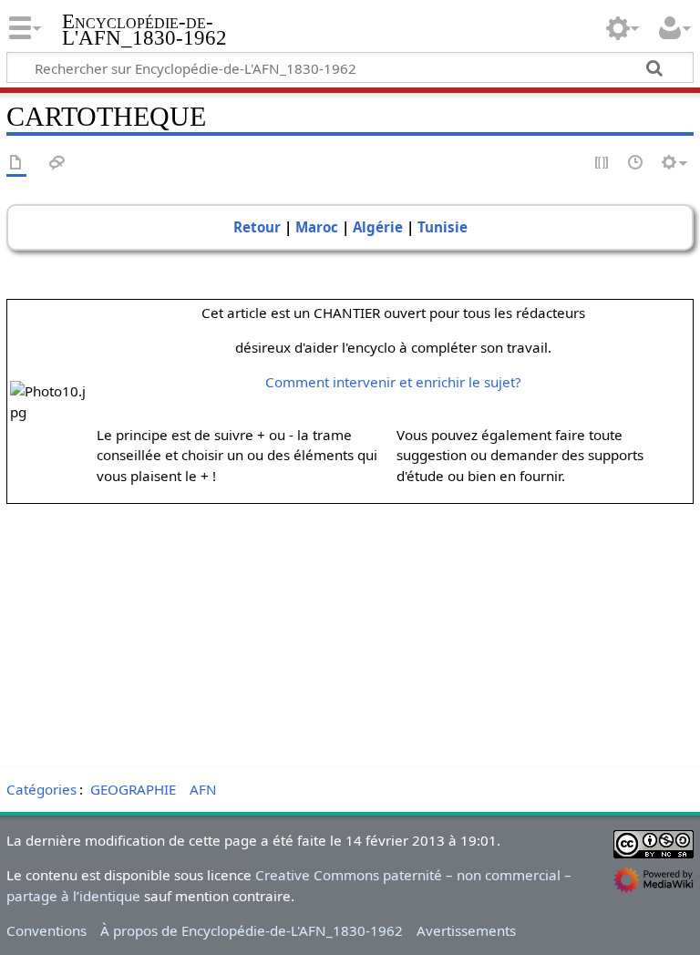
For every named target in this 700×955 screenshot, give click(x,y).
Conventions (46, 930)
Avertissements (466, 930)
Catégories (41, 789)
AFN (203, 789)
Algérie (378, 227)
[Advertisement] (350, 631)
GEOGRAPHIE (133, 789)
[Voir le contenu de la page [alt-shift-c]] (16, 163)
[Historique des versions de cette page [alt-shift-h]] (636, 163)
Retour (257, 227)
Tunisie (442, 227)
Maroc (316, 227)
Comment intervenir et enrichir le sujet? (393, 382)
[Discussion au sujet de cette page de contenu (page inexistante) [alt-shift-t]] (57, 163)
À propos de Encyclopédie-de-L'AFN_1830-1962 (251, 930)
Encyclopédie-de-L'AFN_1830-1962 (144, 30)
